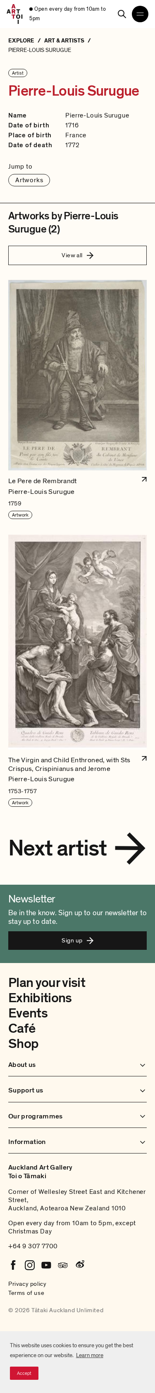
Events (28, 1013)
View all (72, 255)
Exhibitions (40, 998)
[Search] (122, 14)
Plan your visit (46, 983)
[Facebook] (13, 1265)
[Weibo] (79, 1265)
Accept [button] (24, 1373)
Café (21, 1028)
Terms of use (26, 1293)
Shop (23, 1044)
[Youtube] (46, 1265)
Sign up (72, 940)
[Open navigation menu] (140, 14)
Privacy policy (27, 1283)
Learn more (89, 1355)
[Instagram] (30, 1265)
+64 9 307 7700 (33, 1246)
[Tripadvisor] (63, 1265)
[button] (77, 399)
